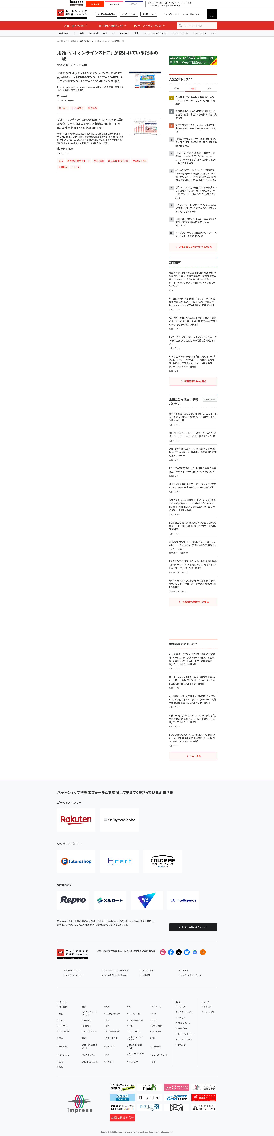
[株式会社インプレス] (79, 1104)
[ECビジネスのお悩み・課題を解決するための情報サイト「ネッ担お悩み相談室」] (122, 1119)
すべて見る (195, 756)
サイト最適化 (64, 1031)
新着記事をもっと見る (195, 381)
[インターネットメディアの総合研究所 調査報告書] (203, 1089)
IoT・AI (167, 3)
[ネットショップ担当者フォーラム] (72, 957)
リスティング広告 (180, 33)
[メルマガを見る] (163, 952)
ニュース (181, 1006)
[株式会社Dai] (119, 861)
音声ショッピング (136, 1020)
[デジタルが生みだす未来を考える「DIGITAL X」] (149, 1109)
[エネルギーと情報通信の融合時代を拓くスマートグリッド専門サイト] (176, 1099)
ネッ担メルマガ (149, 14)
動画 (84, 1038)
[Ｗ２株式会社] (147, 900)
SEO (154, 1013)
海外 (82, 33)
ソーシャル (86, 1020)
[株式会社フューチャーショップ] (76, 861)
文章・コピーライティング (136, 1038)
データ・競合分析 (112, 1031)
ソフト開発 (159, 3)
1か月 (209, 88)
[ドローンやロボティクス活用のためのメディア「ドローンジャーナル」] (176, 1109)
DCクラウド (176, 3)
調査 (154, 1061)
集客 (136, 33)
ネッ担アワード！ (129, 14)
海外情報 (93, 33)
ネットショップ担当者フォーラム (72, 14)
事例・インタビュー (186, 1033)
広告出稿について (192, 14)
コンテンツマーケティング (155, 33)
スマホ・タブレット (89, 1031)
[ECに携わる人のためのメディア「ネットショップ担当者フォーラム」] (203, 1099)
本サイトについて (72, 970)
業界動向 (109, 1061)
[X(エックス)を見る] (179, 952)
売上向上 (63, 1025)
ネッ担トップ (62, 41)
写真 (61, 1038)
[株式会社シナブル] (183, 900)
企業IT (150, 3)
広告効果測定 (111, 1038)
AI (113, 33)
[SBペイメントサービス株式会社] (119, 820)
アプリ (154, 1020)
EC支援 (177, 6)
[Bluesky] (187, 952)
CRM (107, 1025)
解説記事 (208, 1006)
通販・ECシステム (89, 1061)
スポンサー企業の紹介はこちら (193, 927)
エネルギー (152, 6)
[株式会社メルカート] (110, 900)
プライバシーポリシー (74, 975)
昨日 (176, 88)
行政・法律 (133, 1061)
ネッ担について (172, 14)
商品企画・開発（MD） (135, 1046)
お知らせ (182, 1017)
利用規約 (185, 970)
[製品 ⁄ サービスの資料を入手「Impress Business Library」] (122, 1109)
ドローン (161, 6)
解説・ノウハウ (184, 1023)
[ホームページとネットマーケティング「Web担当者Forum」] (176, 1089)
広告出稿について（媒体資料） (116, 970)
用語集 (73, 41)
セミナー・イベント (185, 1012)
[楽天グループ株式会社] (76, 820)
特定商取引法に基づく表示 (115, 975)
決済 (61, 1061)
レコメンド (156, 1031)
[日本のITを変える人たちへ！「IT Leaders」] (149, 1099)
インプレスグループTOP (191, 975)
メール (61, 1020)
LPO (131, 1025)
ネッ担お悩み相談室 (106, 14)
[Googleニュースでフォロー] (195, 952)
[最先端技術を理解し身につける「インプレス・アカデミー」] (203, 1109)
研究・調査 (186, 3)
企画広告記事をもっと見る (195, 602)
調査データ (182, 1028)
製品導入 (133, 4)
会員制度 (86, 1025)
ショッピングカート (160, 1054)
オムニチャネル (88, 1054)
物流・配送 (109, 1046)
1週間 (193, 88)
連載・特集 (64, 33)
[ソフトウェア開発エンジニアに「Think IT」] (149, 1089)
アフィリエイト (199, 33)
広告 (107, 1020)
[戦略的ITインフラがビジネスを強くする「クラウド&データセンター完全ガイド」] (122, 1089)
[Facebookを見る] (171, 952)
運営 (154, 1038)
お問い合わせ (148, 970)
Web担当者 (114, 4)
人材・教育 (156, 1046)
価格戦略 (63, 1046)
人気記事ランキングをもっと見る (195, 246)
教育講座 (169, 6)
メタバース (124, 33)
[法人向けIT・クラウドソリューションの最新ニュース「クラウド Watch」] (122, 1099)
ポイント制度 (134, 1031)
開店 (107, 1054)
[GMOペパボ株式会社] (162, 861)
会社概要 (146, 975)
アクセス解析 (157, 1025)
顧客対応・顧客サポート (89, 1046)
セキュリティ (64, 1054)
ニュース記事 (209, 1012)
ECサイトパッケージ (136, 1055)
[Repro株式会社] (73, 900)
